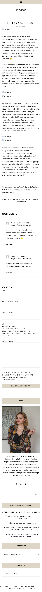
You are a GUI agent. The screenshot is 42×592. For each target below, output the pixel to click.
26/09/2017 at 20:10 (21, 225)
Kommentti (8, 341)
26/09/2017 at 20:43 (21, 259)
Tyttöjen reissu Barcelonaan (21, 523)
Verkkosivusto (10, 313)
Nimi (5, 290)
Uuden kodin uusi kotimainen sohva (21, 512)
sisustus (25, 199)
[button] (21, 2)
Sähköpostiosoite (12, 301)
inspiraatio (15, 199)
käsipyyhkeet (7, 109)
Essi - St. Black (19, 256)
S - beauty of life (20, 223)
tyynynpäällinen (19, 114)
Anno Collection (31, 187)
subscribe (13, 377)
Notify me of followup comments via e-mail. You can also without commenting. (18, 376)
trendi (22, 65)
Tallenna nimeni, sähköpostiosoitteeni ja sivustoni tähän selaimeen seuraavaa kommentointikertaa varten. (18, 331)
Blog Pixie (36, 586)
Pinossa (21, 10)
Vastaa (9, 244)
